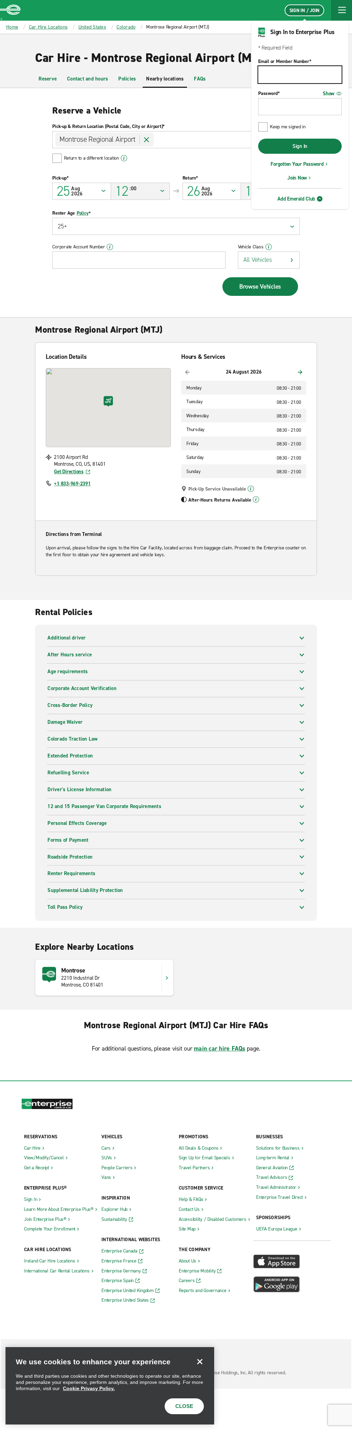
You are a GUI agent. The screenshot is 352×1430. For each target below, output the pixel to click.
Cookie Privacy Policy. (89, 1388)
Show (328, 93)
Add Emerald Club (296, 198)
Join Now (297, 177)
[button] (341, 10)
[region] (110, 1385)
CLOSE (184, 1406)
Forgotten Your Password (297, 164)
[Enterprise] (10, 10)
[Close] (200, 1361)
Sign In (300, 146)
